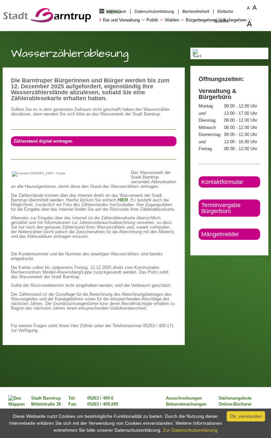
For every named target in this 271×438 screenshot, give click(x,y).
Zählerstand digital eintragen (43, 141)
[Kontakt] (199, 245)
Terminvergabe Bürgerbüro (221, 208)
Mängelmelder (220, 234)
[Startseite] (47, 20)
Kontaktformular (222, 182)
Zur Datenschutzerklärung (190, 430)
